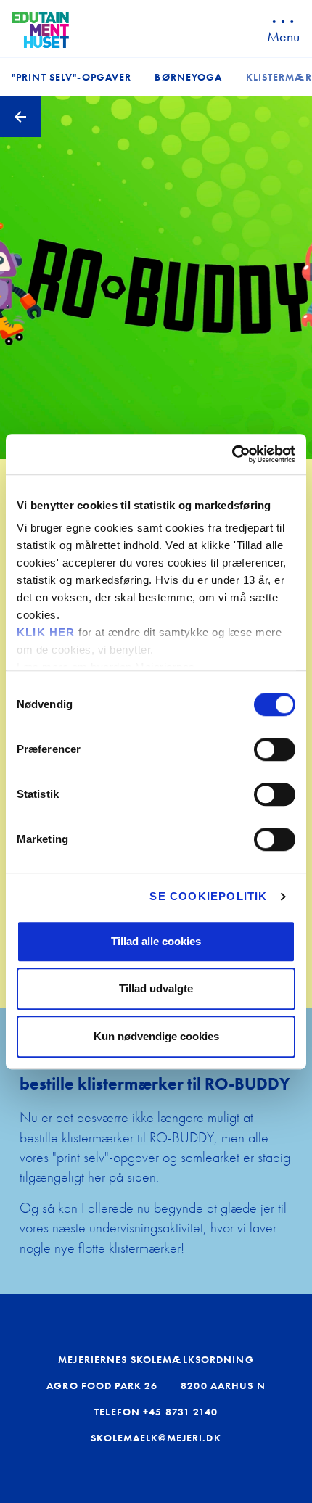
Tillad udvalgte (156, 988)
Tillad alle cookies (156, 941)
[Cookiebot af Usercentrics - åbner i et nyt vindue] (231, 454)
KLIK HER (46, 632)
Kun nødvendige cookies (156, 1036)
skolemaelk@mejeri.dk (156, 1437)
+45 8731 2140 (180, 1411)
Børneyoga (188, 76)
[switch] (274, 749)
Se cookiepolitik (208, 896)
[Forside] (40, 30)
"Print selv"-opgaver (71, 76)
